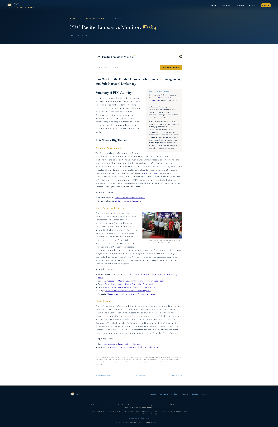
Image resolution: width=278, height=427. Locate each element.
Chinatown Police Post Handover (130, 198)
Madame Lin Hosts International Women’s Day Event (131, 294)
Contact (204, 394)
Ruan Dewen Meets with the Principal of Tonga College (130, 284)
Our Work (226, 5)
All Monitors (141, 375)
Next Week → (177, 375)
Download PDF (172, 67)
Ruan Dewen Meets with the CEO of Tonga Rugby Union (131, 287)
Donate (265, 5)
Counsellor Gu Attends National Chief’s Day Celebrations (133, 347)
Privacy (159, 422)
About (214, 5)
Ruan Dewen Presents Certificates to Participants (128, 291)
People (252, 5)
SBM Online (165, 242)
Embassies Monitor (95, 18)
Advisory (240, 5)
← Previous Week (103, 375)
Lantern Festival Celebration (128, 201)
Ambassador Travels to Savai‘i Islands (122, 344)
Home (72, 18)
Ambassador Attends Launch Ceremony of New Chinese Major (134, 281)
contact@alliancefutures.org (139, 418)
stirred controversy (151, 173)
